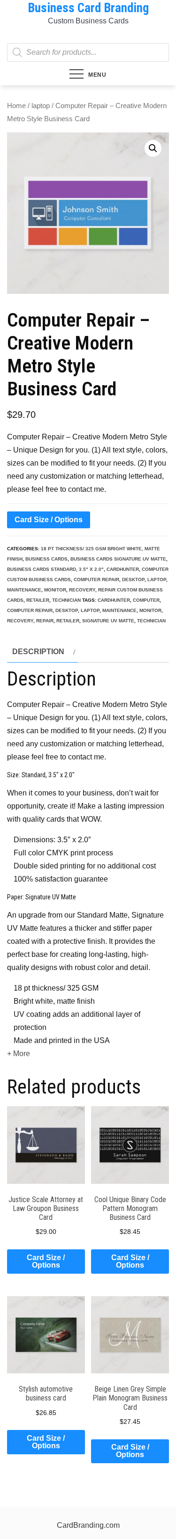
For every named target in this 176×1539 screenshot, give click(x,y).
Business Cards (46, 559)
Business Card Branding (88, 7)
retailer (37, 600)
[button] (153, 148)
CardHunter (123, 569)
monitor (55, 589)
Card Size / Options (49, 520)
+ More (18, 1054)
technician (66, 600)
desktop (133, 579)
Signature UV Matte (108, 620)
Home (16, 105)
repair (45, 620)
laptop (40, 105)
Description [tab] (38, 652)
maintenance (24, 589)
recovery (82, 589)
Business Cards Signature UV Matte (118, 559)
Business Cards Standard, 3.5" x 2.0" (55, 569)
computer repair (96, 579)
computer (146, 600)
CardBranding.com (88, 1525)
